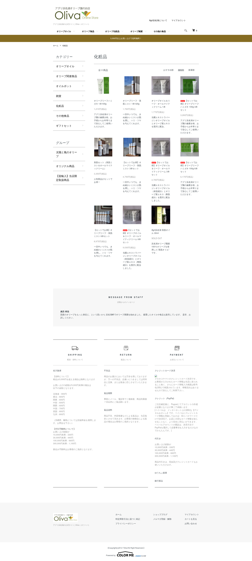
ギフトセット (64, 125)
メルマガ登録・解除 (162, 518)
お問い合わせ (191, 523)
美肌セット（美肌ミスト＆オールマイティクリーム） (103, 165)
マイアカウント (179, 20)
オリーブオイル (64, 31)
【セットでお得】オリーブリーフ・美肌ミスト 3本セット (132, 167)
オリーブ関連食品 (66, 76)
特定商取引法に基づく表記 (128, 518)
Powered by (111, 555)
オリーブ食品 (88, 31)
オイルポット (64, 86)
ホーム (55, 45)
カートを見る (191, 518)
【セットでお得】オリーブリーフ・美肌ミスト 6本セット (103, 232)
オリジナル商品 (65, 166)
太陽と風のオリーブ (66, 154)
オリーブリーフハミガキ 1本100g (103, 102)
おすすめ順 (168, 69)
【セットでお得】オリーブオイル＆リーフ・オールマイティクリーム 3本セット (161, 168)
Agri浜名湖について (158, 20)
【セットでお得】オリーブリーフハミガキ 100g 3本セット (189, 105)
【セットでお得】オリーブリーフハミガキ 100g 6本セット (189, 167)
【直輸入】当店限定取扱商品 (66, 178)
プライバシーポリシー (126, 523)
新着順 (191, 69)
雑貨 (58, 96)
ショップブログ (160, 514)
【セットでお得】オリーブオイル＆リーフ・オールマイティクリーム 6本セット (132, 236)
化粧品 (65, 45)
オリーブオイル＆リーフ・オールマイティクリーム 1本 (161, 103)
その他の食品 (160, 31)
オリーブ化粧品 (112, 31)
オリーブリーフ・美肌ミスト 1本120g (132, 102)
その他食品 (62, 116)
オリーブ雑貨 (136, 31)
